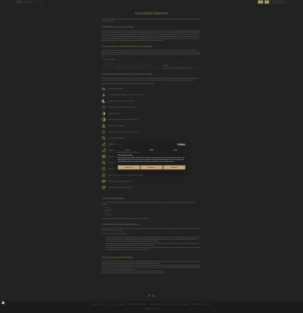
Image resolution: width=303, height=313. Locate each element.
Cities (39, 2)
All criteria (165, 65)
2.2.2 (184, 67)
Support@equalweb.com (176, 267)
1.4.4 (175, 67)
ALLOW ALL (174, 167)
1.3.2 (167, 67)
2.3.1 (187, 67)
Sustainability (185, 304)
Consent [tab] (127, 150)
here (133, 269)
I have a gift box (278, 2)
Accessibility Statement (155, 304)
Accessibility (176, 304)
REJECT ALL (128, 167)
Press (109, 304)
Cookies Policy (207, 304)
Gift (267, 2)
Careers (103, 304)
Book (260, 2)
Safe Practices (167, 304)
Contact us (95, 304)
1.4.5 (178, 67)
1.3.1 (164, 67)
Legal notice (122, 304)
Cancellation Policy (196, 304)
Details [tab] (151, 150)
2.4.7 (189, 67)
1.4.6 (181, 67)
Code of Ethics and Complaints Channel (137, 304)
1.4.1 (169, 67)
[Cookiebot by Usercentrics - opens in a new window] (178, 145)
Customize (151, 167)
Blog (115, 304)
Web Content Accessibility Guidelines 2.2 (189, 31)
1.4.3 (172, 67)
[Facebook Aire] (149, 296)
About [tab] (175, 150)
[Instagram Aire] (153, 296)
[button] (3, 303)
